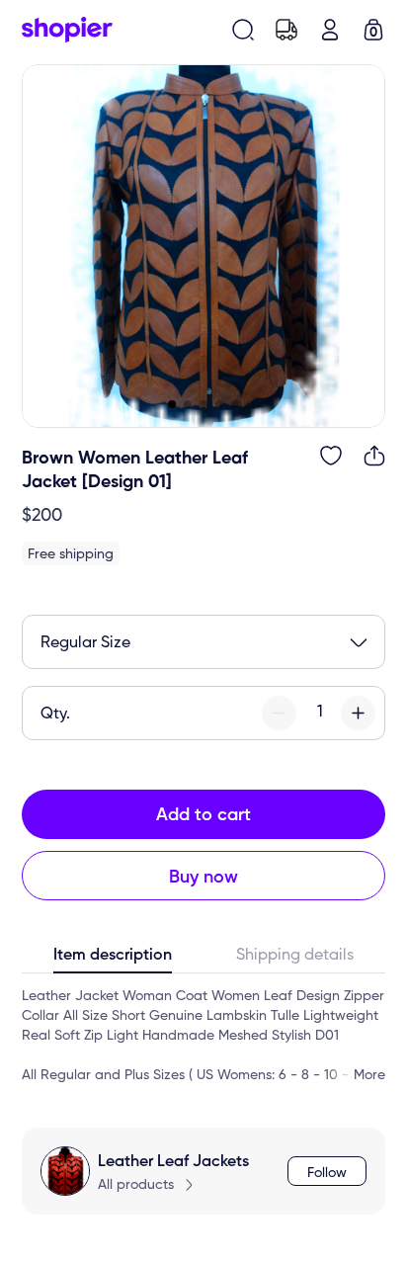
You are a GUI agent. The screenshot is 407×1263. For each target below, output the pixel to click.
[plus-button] (358, 713)
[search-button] (243, 30)
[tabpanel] (203, 1035)
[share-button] (374, 455)
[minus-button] (279, 713)
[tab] (113, 959)
